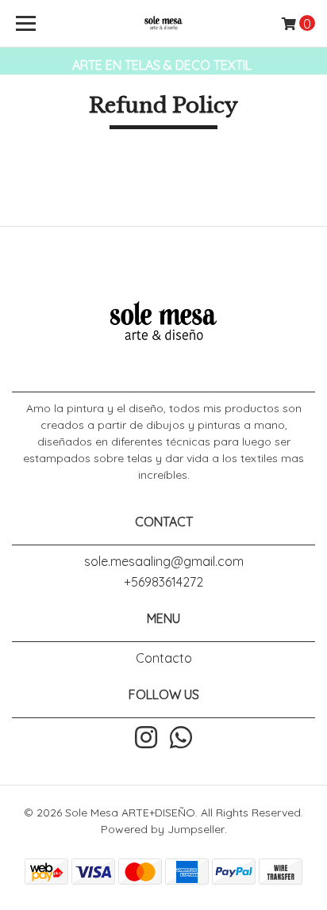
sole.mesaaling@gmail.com (164, 561)
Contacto (164, 658)
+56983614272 (163, 582)
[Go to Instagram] (146, 739)
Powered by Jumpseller (163, 829)
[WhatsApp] (181, 739)
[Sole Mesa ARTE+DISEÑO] (164, 24)
